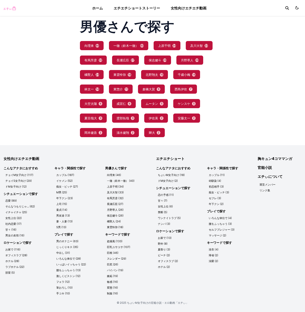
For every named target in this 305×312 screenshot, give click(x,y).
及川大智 (199, 46)
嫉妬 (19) (112, 276)
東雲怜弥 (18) (115, 227)
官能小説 (265, 167)
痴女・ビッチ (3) (219, 192)
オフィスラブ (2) (168, 261)
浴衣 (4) (213, 249)
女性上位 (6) (165, 206)
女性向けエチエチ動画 (189, 8)
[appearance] (297, 8)
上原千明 (167, 46)
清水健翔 (125, 132)
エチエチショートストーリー (137, 8)
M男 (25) (61, 192)
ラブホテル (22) (14, 267)
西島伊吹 (183, 89)
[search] (287, 8)
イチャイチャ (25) (16, 212)
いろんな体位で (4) (220, 218)
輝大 (154, 132)
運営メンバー (267, 184)
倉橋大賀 (150, 89)
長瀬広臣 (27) (115, 204)
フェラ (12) (63, 281)
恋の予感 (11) (166, 194)
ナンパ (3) (164, 223)
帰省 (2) (213, 255)
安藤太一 (186, 118)
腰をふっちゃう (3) (220, 223)
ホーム (97, 8)
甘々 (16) (10, 229)
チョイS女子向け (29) (18, 180)
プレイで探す (63, 234)
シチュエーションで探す (21, 194)
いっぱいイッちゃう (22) (71, 264)
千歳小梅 (186, 74)
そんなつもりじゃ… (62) (20, 206)
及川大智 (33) (115, 192)
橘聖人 (91, 74)
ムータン (154, 103)
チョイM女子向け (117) (19, 175)
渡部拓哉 (125, 118)
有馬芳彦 (93, 60)
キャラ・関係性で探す (70, 168)
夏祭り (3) (164, 249)
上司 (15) (61, 204)
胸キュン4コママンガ (275, 158)
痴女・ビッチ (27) (67, 186)
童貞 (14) (61, 209)
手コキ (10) (63, 293)
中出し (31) (63, 252)
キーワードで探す (117, 234)
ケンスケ (186, 103)
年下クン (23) (64, 198)
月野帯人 (190, 60)
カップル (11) (217, 175)
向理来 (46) (114, 175)
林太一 (91, 89)
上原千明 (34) (115, 186)
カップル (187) (65, 175)
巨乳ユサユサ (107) (118, 247)
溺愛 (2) (213, 261)
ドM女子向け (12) (16, 186)
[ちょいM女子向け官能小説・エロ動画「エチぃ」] (9, 8)
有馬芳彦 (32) (115, 198)
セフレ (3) (215, 198)
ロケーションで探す (18, 242)
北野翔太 (154, 74)
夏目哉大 (92, 118)
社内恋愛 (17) (13, 223)
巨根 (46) (112, 252)
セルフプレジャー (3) (221, 229)
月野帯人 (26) (115, 209)
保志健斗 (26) (115, 215)
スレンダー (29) (116, 258)
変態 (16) (112, 287)
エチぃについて (270, 176)
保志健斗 (158, 60)
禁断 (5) (162, 212)
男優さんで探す (116, 168)
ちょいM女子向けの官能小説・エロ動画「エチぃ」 (157, 302)
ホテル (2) (164, 267)
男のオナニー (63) (67, 241)
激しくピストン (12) (68, 276)
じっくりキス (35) (67, 247)
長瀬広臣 (125, 60)
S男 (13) (61, 227)
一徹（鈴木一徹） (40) (120, 180)
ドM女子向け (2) (168, 180)
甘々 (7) (162, 200)
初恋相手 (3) (216, 186)
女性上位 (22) (13, 218)
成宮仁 (123, 103)
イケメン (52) (64, 180)
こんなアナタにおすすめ (21, 168)
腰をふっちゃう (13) (68, 270)
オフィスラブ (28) (16, 255)
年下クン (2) (216, 204)
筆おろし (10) (64, 287)
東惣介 (120, 89)
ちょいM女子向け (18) (171, 175)
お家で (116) (12, 249)
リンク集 (264, 190)
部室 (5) (10, 272)
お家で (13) (164, 238)
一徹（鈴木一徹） (128, 46)
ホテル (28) (12, 261)
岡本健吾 (92, 132)
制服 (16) (112, 293)
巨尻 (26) (112, 264)
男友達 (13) (63, 215)
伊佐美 (156, 118)
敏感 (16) (112, 281)
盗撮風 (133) (114, 241)
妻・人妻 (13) (64, 221)
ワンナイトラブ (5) (169, 218)
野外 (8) (162, 243)
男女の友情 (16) (14, 235)
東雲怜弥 (122, 74)
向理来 (91, 46)
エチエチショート (170, 158)
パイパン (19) (115, 270)
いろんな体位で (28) (68, 258)
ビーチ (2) (164, 255)
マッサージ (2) (217, 235)
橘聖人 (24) (114, 221)
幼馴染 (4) (215, 180)
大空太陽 (92, 103)
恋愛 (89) (11, 200)
